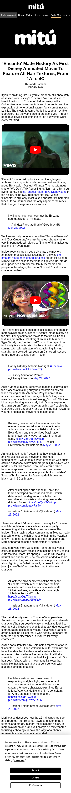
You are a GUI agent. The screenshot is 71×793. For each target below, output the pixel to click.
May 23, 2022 (51, 445)
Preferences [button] (19, 760)
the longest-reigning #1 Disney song (44, 191)
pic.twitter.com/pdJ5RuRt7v (25, 599)
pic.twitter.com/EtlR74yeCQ (25, 369)
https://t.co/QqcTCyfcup (30, 438)
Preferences (35, 785)
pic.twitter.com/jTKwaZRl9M (25, 700)
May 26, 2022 (16, 227)
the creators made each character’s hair (31, 256)
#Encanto (56, 366)
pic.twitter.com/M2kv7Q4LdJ (25, 441)
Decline (35, 778)
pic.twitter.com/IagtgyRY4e (24, 505)
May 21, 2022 (41, 378)
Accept (35, 770)
